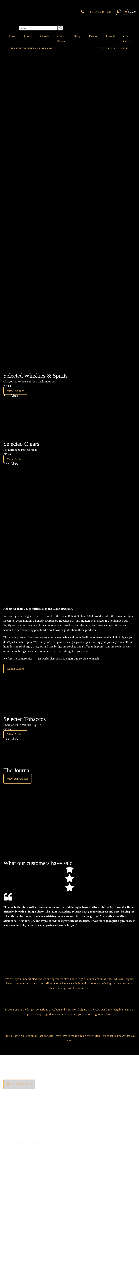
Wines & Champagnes (38, 1240)
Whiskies (57, 1240)
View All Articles (17, 778)
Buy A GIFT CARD (19, 1084)
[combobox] (38, 28)
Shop (77, 36)
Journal (110, 36)
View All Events (39, 149)
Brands (99, 1240)
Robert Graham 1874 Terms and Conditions (41, 1247)
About (27, 36)
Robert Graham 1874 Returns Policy (73, 1247)
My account (130, 1247)
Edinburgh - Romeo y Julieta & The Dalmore (8, 196)
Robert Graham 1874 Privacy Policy (105, 1247)
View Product (15, 390)
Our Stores (61, 39)
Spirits (66, 1240)
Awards (44, 36)
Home (11, 36)
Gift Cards (126, 39)
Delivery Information (10, 1247)
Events (93, 36)
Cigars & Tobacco (14, 1240)
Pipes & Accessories (82, 1240)
